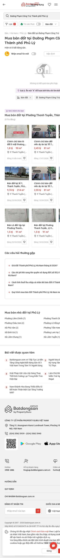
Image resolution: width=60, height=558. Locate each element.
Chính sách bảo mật (40, 531)
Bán (6, 33)
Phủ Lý (23, 33)
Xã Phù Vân (11, 327)
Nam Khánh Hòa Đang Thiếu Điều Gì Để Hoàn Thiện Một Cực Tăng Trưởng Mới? (26, 389)
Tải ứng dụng (37, 4)
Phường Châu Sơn (14, 323)
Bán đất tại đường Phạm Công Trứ (43, 33)
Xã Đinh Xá (11, 332)
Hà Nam (14, 33)
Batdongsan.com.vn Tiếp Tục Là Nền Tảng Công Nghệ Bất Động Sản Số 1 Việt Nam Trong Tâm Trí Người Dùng (26, 362)
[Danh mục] (4, 4)
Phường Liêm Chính (15, 318)
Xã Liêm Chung (13, 337)
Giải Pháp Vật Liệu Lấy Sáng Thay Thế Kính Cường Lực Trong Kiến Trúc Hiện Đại (26, 376)
